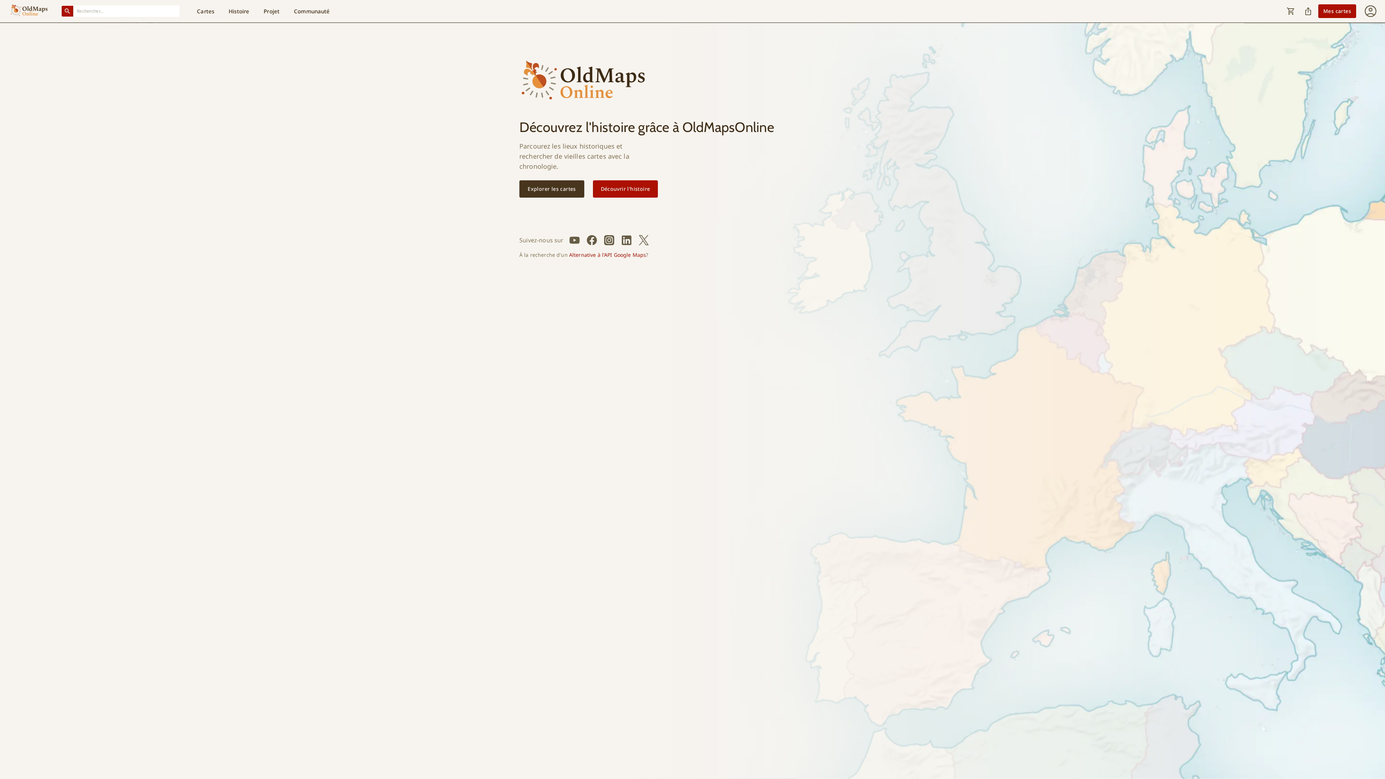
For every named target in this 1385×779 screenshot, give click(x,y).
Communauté (312, 11)
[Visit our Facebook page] (592, 240)
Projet (272, 11)
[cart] (1291, 11)
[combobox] (126, 11)
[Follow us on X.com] (644, 240)
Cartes (205, 11)
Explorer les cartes (552, 188)
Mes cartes (1337, 11)
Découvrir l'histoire (625, 188)
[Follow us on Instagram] (609, 240)
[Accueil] (29, 11)
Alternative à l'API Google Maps (607, 254)
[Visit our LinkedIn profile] (626, 240)
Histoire (239, 11)
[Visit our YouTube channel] (575, 240)
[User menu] (1370, 11)
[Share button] (1308, 11)
